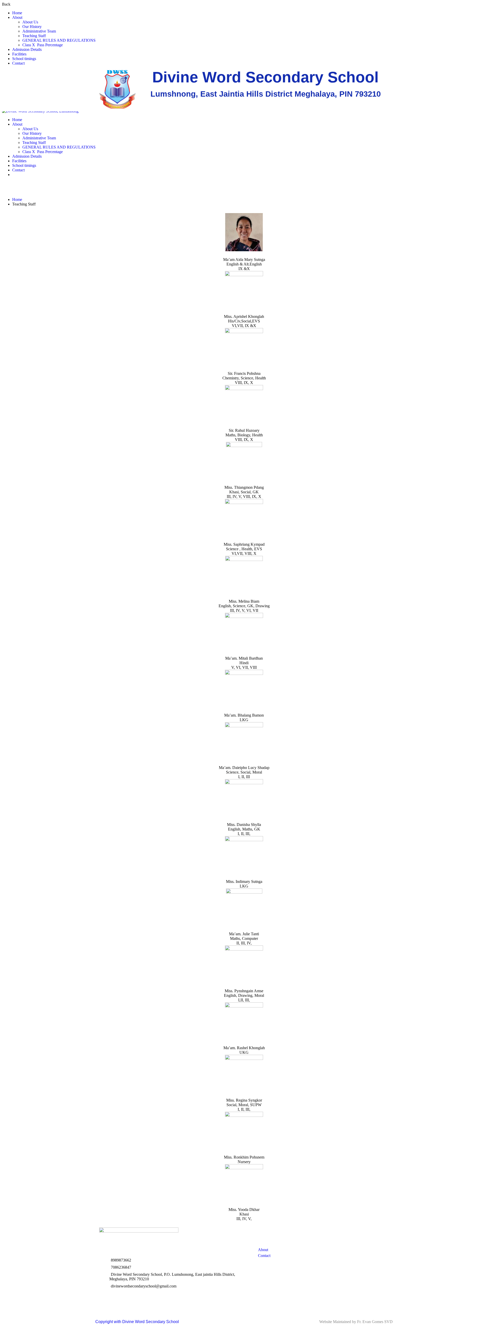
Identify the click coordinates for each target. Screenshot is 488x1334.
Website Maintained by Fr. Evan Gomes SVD (356, 1322)
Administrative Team (39, 31)
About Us (30, 22)
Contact (18, 63)
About (17, 17)
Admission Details (27, 49)
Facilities (19, 54)
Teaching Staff (34, 36)
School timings (24, 58)
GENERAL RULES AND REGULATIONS (59, 40)
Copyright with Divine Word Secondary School (137, 1322)
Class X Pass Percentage (42, 45)
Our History (32, 26)
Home (17, 13)
